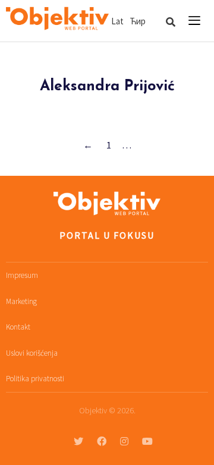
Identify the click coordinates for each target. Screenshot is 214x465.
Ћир (138, 21)
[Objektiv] (57, 19)
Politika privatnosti (35, 379)
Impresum (22, 275)
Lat (117, 21)
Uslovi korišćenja (32, 353)
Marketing (21, 301)
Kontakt (18, 327)
